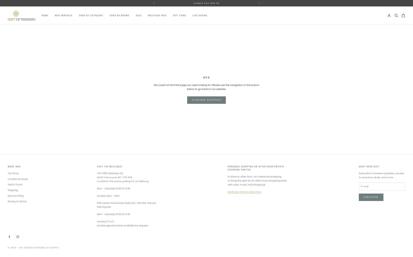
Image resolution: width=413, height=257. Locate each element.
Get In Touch (15, 184)
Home (45, 15)
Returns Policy (16, 195)
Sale (139, 15)
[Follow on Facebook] (9, 236)
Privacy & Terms (17, 201)
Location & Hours (18, 179)
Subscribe (371, 197)
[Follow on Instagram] (17, 236)
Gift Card (179, 15)
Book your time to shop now (244, 192)
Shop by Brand (119, 15)
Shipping (13, 190)
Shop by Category (91, 15)
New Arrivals (64, 15)
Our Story (13, 173)
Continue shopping (206, 100)
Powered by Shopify (47, 247)
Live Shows (200, 15)
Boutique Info (157, 15)
